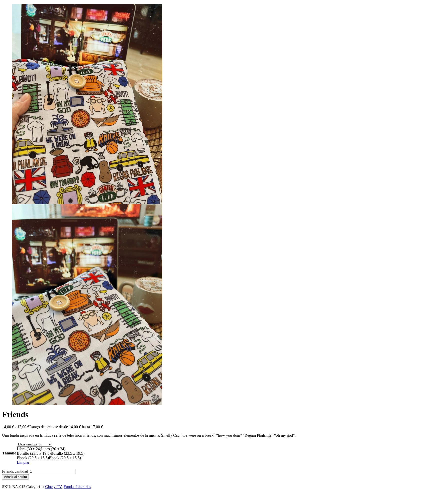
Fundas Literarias (77, 486)
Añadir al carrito (15, 477)
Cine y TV (53, 486)
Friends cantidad (15, 471)
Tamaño (9, 453)
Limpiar (23, 462)
